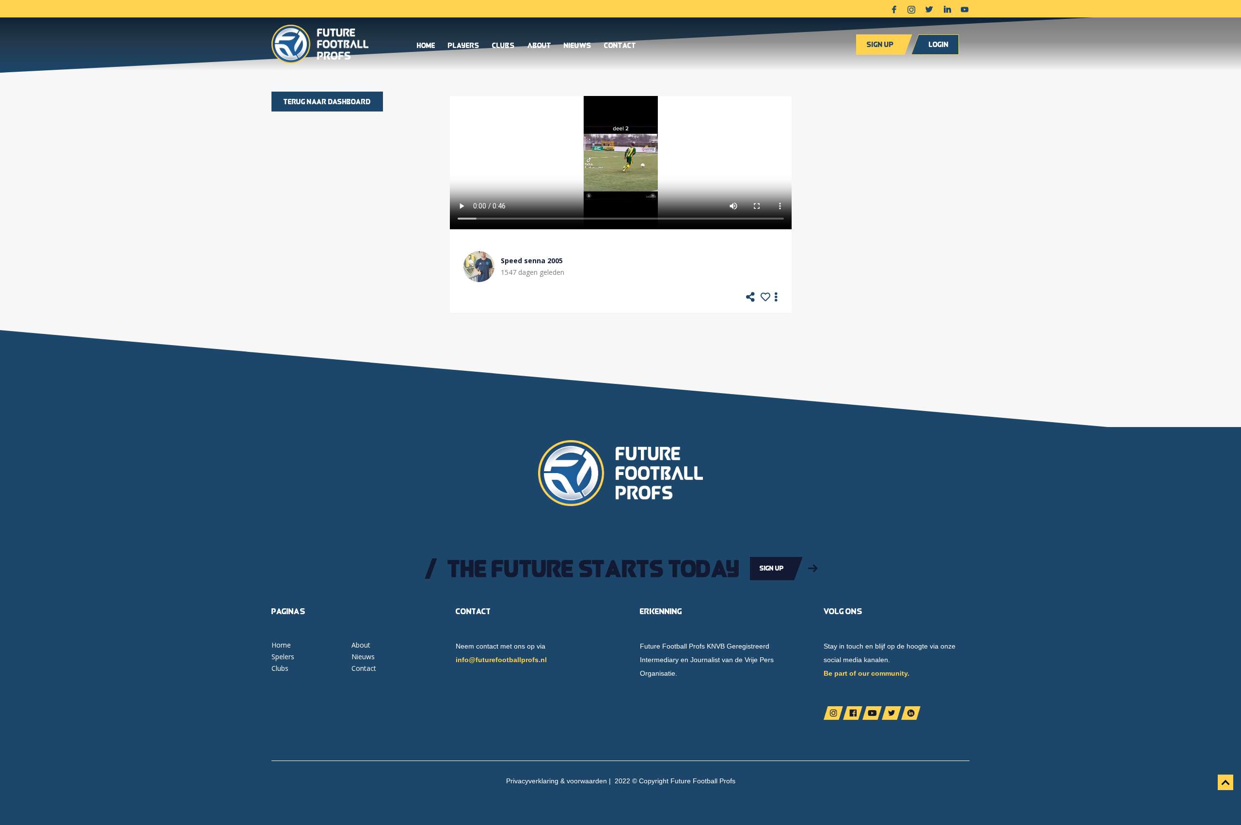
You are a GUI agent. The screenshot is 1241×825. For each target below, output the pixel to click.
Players (463, 46)
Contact (620, 46)
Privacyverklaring (532, 781)
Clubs (503, 46)
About (539, 46)
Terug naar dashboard (327, 101)
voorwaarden (587, 781)
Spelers (282, 656)
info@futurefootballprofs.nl (501, 660)
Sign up (880, 44)
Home (426, 46)
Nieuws (577, 46)
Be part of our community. (866, 673)
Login (939, 44)
